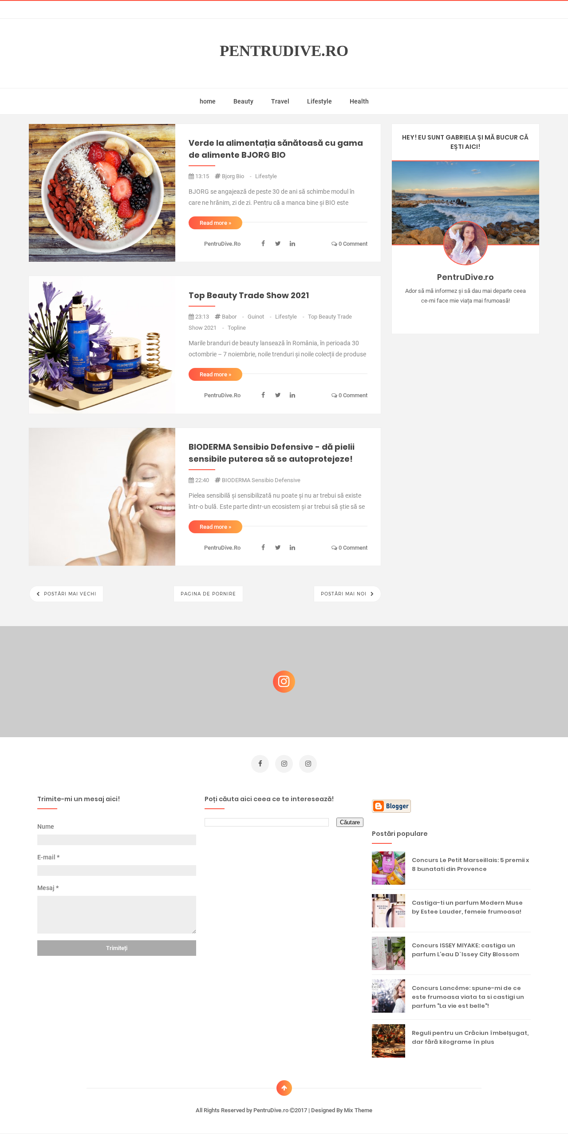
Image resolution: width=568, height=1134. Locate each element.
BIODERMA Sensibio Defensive (261, 480)
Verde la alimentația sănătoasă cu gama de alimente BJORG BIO (276, 148)
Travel (280, 101)
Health (359, 101)
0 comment (352, 243)
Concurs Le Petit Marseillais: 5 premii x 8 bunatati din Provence (470, 864)
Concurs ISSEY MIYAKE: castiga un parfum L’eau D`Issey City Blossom (465, 949)
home (208, 101)
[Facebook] (491, 314)
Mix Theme (358, 1110)
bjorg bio (237, 176)
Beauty (243, 101)
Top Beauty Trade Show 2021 (249, 295)
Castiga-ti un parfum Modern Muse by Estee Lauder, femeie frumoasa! (467, 907)
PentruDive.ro (284, 51)
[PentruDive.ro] (478, 314)
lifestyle (266, 176)
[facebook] (260, 764)
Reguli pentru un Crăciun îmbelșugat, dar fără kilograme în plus (470, 1037)
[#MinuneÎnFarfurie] (452, 314)
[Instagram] (439, 314)
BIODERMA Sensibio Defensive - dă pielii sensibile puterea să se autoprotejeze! (272, 452)
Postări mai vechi (69, 594)
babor (233, 316)
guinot (260, 316)
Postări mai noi (344, 594)
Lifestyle (319, 101)
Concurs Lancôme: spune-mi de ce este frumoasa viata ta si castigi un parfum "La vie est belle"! (468, 997)
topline (237, 327)
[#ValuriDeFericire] (465, 314)
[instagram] (284, 764)
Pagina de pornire (208, 594)
